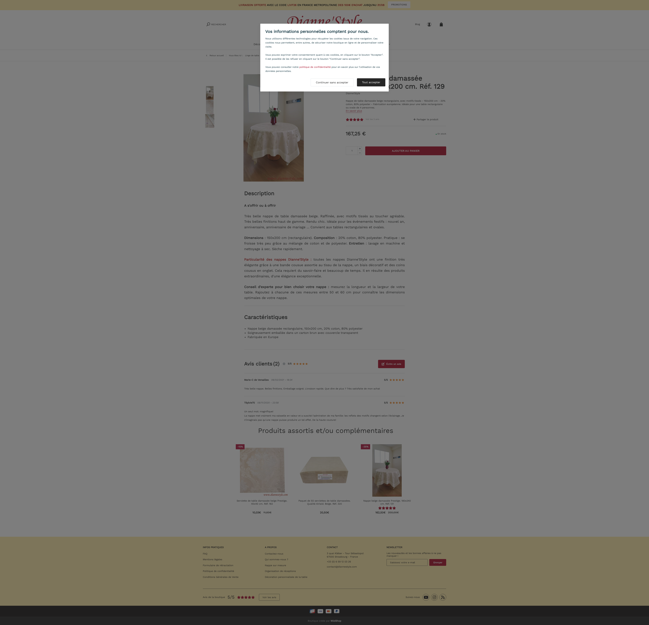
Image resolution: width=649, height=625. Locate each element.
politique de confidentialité (315, 67)
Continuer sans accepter (332, 82)
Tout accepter (371, 82)
